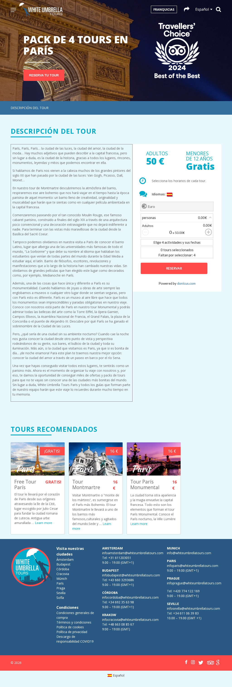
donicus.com (186, 283)
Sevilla (60, 593)
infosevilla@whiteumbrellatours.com (193, 608)
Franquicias (163, 9)
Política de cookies (70, 627)
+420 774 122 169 (186, 591)
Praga (60, 588)
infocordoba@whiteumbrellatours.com (130, 597)
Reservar (174, 268)
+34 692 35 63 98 (121, 602)
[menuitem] (116, 675)
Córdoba (62, 569)
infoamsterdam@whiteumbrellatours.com (132, 553)
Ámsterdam (65, 559)
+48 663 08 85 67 (121, 624)
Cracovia (62, 574)
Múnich (61, 578)
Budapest (63, 564)
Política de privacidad (71, 632)
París (60, 583)
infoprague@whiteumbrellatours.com (194, 583)
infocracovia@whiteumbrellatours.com (130, 619)
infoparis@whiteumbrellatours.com (192, 565)
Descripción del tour (29, 108)
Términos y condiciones (73, 622)
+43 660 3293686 (121, 580)
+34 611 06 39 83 (186, 613)
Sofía (60, 597)
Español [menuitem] (118, 675)
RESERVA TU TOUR (44, 75)
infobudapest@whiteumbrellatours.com (131, 575)
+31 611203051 (119, 558)
